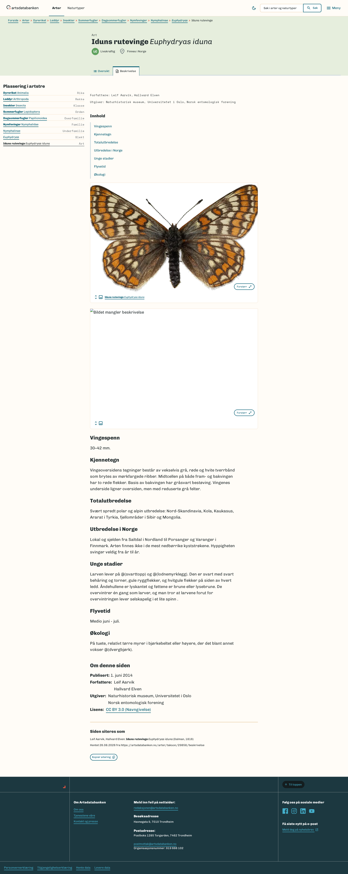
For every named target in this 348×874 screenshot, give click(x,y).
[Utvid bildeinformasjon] (98, 297)
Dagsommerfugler (114, 20)
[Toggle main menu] (333, 8)
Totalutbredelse (106, 142)
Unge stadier (104, 158)
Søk (315, 8)
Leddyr (54, 20)
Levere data (102, 867)
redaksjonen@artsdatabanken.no (156, 808)
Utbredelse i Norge (108, 150)
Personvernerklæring (18, 867)
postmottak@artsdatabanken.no (155, 844)
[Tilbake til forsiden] (22, 8)
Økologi (99, 174)
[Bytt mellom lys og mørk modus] (254, 8)
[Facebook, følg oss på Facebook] (285, 811)
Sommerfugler (88, 20)
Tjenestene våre (84, 815)
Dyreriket (39, 20)
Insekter (69, 20)
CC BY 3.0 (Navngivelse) (128, 709)
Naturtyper (76, 8)
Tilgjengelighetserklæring (54, 867)
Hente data (83, 867)
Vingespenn (103, 126)
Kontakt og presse (86, 821)
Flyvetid (100, 166)
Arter (56, 8)
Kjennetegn (102, 134)
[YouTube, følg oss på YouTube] (312, 811)
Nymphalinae (159, 20)
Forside (13, 20)
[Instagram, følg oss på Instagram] (294, 811)
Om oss (79, 809)
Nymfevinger (138, 20)
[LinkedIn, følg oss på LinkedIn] (303, 811)
